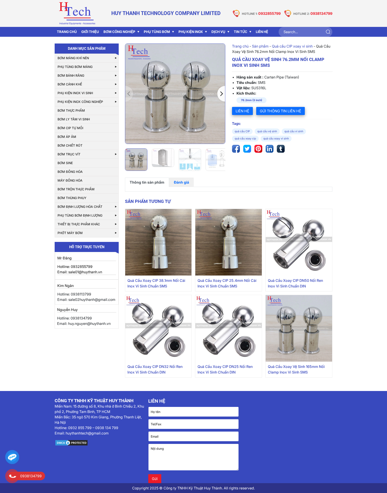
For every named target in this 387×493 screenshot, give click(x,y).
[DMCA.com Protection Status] (100, 442)
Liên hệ (242, 111)
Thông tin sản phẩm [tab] (147, 182)
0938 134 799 (106, 428)
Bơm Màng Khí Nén (73, 58)
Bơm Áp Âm (67, 137)
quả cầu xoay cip (245, 138)
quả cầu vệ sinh (267, 131)
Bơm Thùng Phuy (72, 198)
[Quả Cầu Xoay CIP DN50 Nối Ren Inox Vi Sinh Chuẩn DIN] (299, 242)
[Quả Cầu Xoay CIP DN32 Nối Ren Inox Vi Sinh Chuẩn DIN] (158, 328)
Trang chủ (67, 32)
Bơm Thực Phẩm (71, 110)
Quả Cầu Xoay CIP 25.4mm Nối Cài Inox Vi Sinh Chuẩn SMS (227, 283)
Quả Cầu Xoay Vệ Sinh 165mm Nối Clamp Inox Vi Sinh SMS (296, 369)
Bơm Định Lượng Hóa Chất (80, 206)
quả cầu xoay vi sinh (276, 138)
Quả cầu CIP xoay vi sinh (292, 46)
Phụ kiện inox (190, 32)
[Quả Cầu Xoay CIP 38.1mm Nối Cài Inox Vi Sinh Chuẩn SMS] (158, 242)
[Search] (327, 32)
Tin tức (240, 32)
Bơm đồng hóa (70, 172)
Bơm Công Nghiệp (119, 32)
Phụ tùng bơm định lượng (80, 215)
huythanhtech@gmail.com (87, 433)
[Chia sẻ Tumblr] (281, 149)
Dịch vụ (218, 32)
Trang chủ (240, 46)
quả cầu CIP (242, 131)
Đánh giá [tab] (181, 182)
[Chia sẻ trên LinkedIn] (269, 149)
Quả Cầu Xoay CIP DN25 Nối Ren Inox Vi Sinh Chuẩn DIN (225, 369)
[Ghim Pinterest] (258, 149)
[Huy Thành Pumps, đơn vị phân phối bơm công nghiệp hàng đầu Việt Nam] (77, 13)
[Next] (221, 94)
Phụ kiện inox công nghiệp (80, 102)
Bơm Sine (65, 163)
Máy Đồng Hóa (70, 180)
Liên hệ (262, 32)
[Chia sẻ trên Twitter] (247, 149)
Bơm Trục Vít (69, 154)
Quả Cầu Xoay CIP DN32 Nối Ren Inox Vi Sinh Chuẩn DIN (155, 369)
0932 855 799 (80, 428)
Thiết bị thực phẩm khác (79, 224)
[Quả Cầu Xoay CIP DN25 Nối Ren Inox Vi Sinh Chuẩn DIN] (228, 328)
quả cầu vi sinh (293, 131)
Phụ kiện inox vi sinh (75, 93)
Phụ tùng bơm (157, 32)
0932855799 (269, 13)
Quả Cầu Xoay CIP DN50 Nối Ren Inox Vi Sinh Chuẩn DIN (295, 283)
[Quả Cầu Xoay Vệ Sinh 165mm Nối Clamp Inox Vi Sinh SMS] (299, 328)
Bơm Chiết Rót (70, 145)
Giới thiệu (90, 32)
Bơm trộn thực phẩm (76, 189)
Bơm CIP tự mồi (70, 128)
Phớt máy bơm (70, 233)
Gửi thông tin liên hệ (280, 111)
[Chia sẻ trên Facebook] (236, 149)
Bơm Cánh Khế (70, 84)
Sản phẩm (260, 46)
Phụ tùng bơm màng (75, 67)
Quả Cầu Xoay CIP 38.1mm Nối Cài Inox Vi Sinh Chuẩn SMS (156, 283)
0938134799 (321, 13)
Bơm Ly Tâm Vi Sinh (74, 119)
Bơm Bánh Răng (71, 75)
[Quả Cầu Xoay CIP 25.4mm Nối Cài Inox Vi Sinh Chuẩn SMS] (228, 242)
